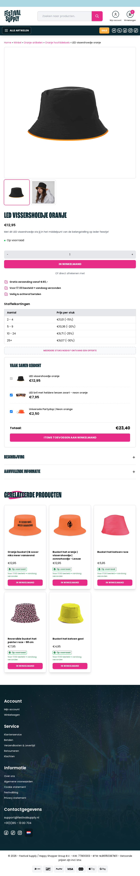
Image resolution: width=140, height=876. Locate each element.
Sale (104, 30)
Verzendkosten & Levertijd (19, 745)
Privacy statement (15, 798)
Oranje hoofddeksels (57, 42)
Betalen (8, 740)
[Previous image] (11, 112)
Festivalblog (11, 792)
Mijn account (12, 709)
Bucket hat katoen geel (68, 638)
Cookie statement (15, 787)
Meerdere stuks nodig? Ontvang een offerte (70, 350)
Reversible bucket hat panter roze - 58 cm (22, 640)
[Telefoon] (119, 30)
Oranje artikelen (33, 42)
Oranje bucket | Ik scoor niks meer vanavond (23, 553)
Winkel (17, 42)
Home (7, 42)
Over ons (9, 776)
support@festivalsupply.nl (21, 817)
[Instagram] (130, 30)
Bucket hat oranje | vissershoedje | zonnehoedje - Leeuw (67, 555)
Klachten (9, 756)
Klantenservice (13, 734)
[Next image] (128, 112)
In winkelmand (70, 264)
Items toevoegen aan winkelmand (70, 437)
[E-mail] (114, 30)
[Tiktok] (136, 30)
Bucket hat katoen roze (112, 552)
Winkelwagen (12, 715)
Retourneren (11, 751)
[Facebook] (125, 30)
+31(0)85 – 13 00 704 (17, 823)
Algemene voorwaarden (18, 781)
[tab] (70, 457)
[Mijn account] (115, 14)
